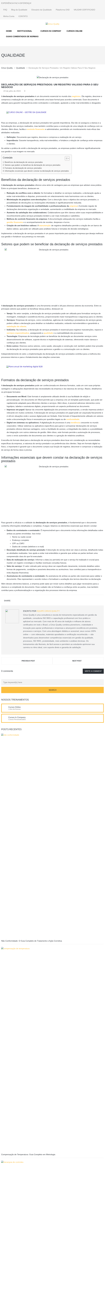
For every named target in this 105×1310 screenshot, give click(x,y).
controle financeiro (36, 129)
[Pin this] (25, 601)
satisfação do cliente (16, 326)
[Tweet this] (17, 601)
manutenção (45, 225)
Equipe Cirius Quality (48, 611)
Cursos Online (14, 707)
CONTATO (23, 16)
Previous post (28, 661)
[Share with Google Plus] (21, 601)
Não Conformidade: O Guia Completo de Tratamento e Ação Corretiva (31, 941)
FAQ (5, 10)
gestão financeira (15, 222)
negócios (76, 96)
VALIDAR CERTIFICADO (84, 10)
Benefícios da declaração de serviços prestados (24, 162)
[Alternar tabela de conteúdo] (66, 158)
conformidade (72, 419)
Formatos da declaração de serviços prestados (23, 168)
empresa (74, 206)
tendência (75, 422)
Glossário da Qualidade (41, 10)
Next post (76, 661)
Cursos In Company (17, 717)
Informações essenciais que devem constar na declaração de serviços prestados (37, 171)
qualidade (48, 333)
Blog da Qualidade (19, 10)
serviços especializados (18, 333)
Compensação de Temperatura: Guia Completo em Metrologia (28, 1154)
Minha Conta (8, 16)
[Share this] (13, 601)
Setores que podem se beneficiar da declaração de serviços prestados (32, 165)
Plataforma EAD (63, 10)
